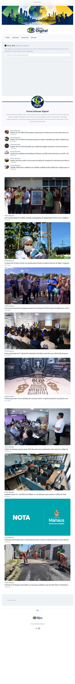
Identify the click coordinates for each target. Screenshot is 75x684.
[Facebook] (39, 628)
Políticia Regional (9, 215)
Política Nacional (15, 130)
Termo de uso (12, 600)
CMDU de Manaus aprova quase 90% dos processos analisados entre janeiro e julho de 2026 (38, 449)
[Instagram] (37, 628)
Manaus (33, 37)
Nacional (15, 37)
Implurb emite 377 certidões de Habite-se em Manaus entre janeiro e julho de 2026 (35, 494)
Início (8, 37)
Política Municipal (9, 447)
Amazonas (24, 37)
